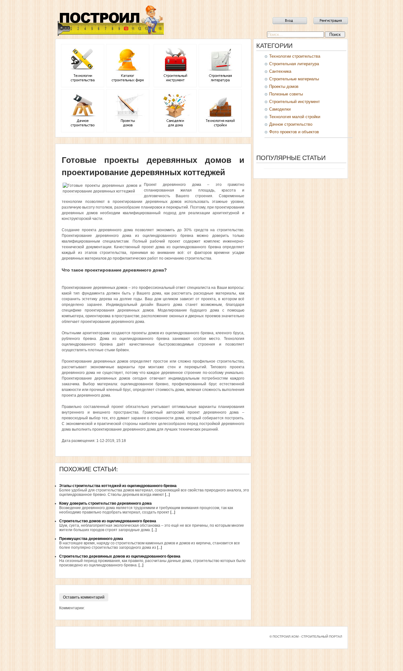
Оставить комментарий (84, 597)
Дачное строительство (290, 124)
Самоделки (280, 109)
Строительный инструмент (294, 101)
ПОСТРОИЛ (110, 20)
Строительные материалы (294, 79)
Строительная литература (294, 63)
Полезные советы (286, 94)
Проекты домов (283, 86)
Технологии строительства (294, 56)
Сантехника (280, 71)
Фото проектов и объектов (294, 131)
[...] (167, 494)
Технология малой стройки (294, 116)
